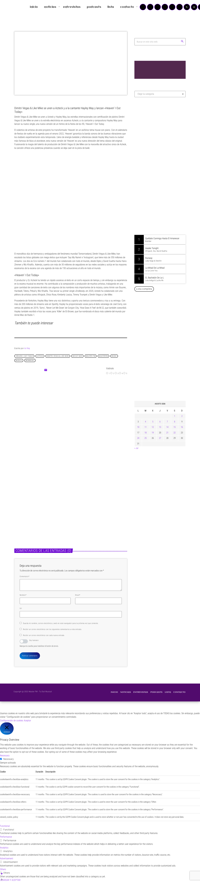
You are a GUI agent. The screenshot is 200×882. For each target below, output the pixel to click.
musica (19, 360)
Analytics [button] (4, 847)
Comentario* (24, 576)
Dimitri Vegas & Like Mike (58, 356)
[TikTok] (165, 7)
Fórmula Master (148, 131)
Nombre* (23, 595)
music (114, 356)
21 (167, 432)
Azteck (40, 356)
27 (160, 438)
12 (153, 427)
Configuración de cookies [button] (11, 720)
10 (138, 427)
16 (182, 427)
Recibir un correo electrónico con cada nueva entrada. (44, 635)
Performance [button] (6, 836)
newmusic (30, 360)
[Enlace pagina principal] (10, 7)
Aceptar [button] (27, 720)
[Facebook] (179, 7)
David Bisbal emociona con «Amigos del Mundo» (164, 309)
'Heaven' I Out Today (24, 356)
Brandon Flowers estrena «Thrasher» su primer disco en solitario (166, 339)
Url (21, 608)
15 (174, 427)
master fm (90, 356)
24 (138, 438)
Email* (77, 595)
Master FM (143, 126)
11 (146, 427)
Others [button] (3, 869)
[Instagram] (172, 7)
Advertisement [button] (6, 858)
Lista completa (144, 288)
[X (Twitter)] (150, 7)
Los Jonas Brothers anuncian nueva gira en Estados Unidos (164, 384)
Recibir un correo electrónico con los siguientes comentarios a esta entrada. (52, 629)
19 (153, 432)
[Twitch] (157, 7)
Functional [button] (5, 826)
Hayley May (77, 356)
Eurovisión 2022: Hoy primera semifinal (87, 411)
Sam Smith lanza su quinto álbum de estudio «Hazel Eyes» (164, 369)
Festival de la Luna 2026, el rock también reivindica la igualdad (162, 354)
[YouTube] (143, 7)
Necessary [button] (5, 755)
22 (174, 432)
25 (146, 438)
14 (167, 427)
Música (63, 405)
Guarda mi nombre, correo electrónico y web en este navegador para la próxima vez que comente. (61, 623)
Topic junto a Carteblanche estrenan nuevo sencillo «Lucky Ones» (96, 511)
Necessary (8, 759)
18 (146, 432)
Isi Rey (27, 348)
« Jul (136, 448)
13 (160, 427)
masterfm (103, 356)
